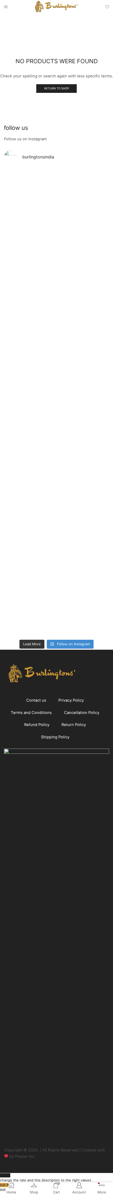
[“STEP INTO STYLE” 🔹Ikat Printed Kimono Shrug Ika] (30, 557)
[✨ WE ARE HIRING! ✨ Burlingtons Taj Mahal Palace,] (30, 293)
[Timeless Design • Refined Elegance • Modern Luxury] (30, 417)
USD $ (45, 1177)
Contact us (36, 700)
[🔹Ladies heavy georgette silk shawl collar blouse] (30, 211)
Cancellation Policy (81, 712)
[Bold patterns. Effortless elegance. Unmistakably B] (83, 312)
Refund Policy (36, 724)
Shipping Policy (55, 737)
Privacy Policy (71, 700)
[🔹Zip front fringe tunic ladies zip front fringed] (83, 209)
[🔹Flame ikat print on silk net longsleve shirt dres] (83, 532)
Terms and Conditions (31, 712)
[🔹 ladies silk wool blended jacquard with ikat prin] (83, 424)
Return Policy (73, 724)
